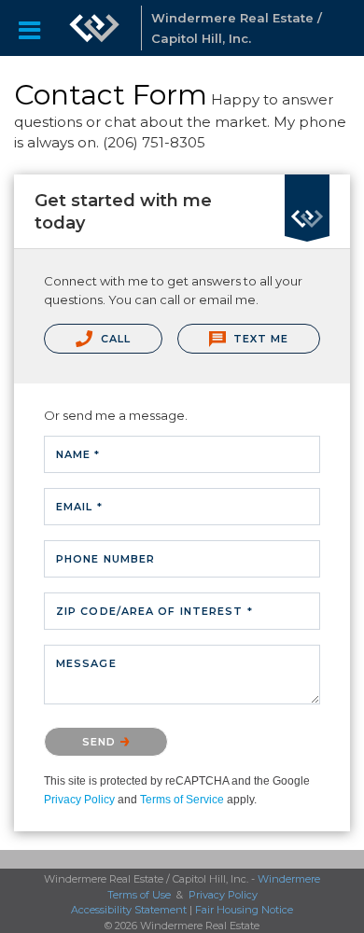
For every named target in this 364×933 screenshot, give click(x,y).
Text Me (259, 338)
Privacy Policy (79, 799)
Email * (79, 506)
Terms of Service (182, 799)
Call (114, 338)
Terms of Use (139, 894)
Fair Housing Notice (244, 909)
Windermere (289, 878)
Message (86, 663)
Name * (78, 454)
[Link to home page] (94, 28)
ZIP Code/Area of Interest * (154, 611)
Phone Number (105, 558)
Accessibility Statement (129, 909)
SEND (101, 741)
